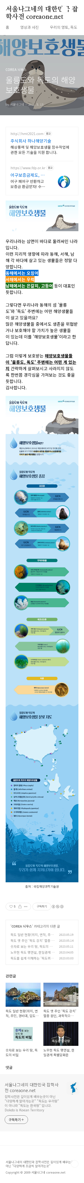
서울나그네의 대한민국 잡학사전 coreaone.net (42, 9)
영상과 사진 (29, 27)
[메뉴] (74, 9)
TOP (74, 1164)
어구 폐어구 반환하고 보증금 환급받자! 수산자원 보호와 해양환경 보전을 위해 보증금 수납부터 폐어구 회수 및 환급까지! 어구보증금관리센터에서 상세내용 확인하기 (27, 183)
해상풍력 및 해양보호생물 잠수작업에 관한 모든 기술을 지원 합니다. (39, 149)
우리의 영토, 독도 (63, 27)
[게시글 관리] (26, 906)
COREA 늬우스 (21, 926)
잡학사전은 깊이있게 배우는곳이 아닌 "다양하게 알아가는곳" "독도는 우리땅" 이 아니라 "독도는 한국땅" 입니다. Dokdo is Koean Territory (32, 1103)
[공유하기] (20, 906)
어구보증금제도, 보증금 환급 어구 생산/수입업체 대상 (27, 175)
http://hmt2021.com (26, 134)
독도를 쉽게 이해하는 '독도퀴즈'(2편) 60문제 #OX (30, 960)
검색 (64, 9)
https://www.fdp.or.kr (27, 168)
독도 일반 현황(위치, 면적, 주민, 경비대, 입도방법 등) (32, 937)
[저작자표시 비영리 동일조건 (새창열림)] (57, 906)
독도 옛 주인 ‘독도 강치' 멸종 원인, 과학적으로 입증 (32, 943)
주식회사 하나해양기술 (30, 141)
